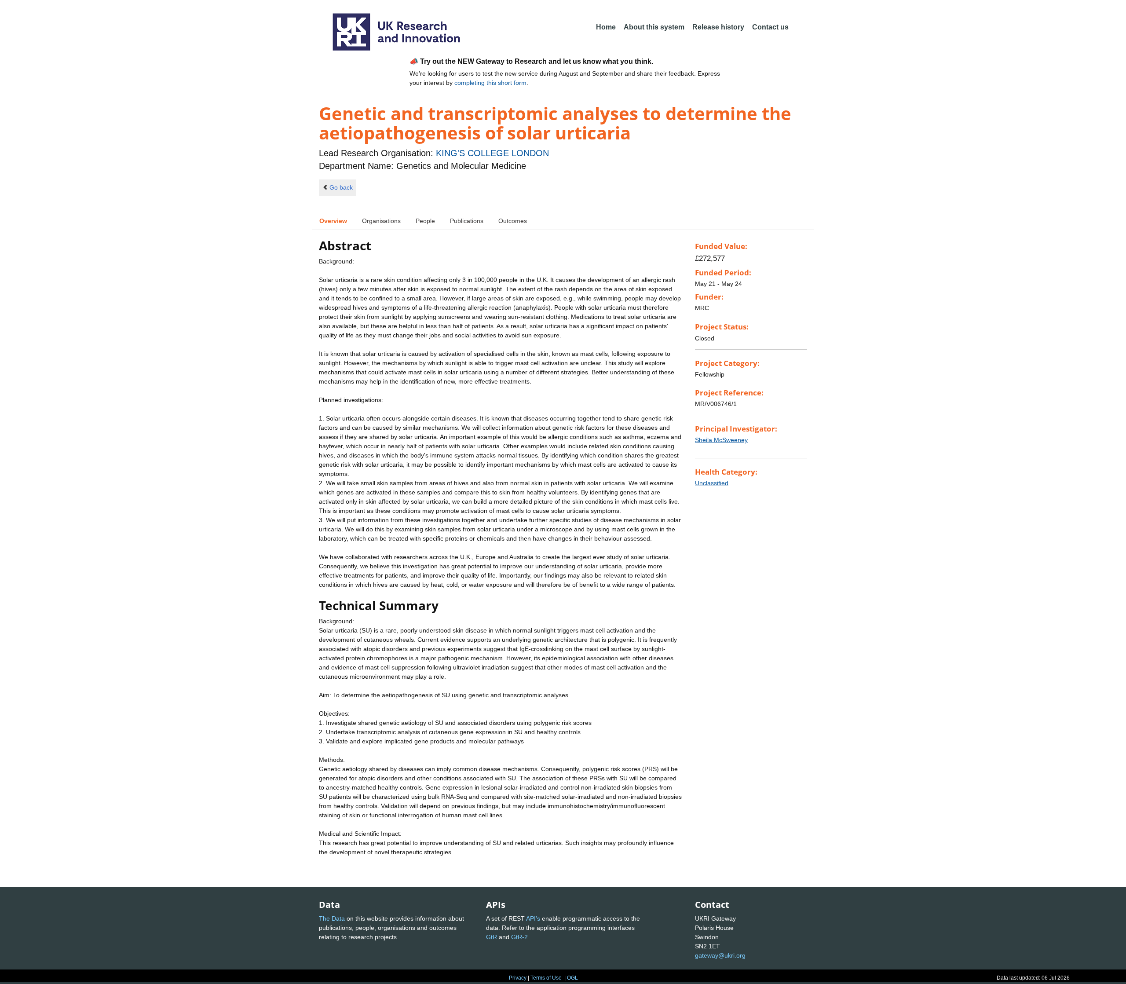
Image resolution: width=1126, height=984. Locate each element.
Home (606, 27)
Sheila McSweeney (721, 439)
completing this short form (490, 82)
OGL (572, 978)
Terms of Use (546, 978)
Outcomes (512, 220)
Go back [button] (341, 187)
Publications (466, 220)
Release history (718, 27)
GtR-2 (519, 936)
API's (533, 918)
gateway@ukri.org (720, 955)
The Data (332, 918)
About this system (654, 27)
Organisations (381, 220)
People (425, 220)
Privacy (517, 978)
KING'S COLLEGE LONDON (492, 153)
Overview (333, 220)
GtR (491, 936)
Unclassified (711, 483)
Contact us (770, 27)
